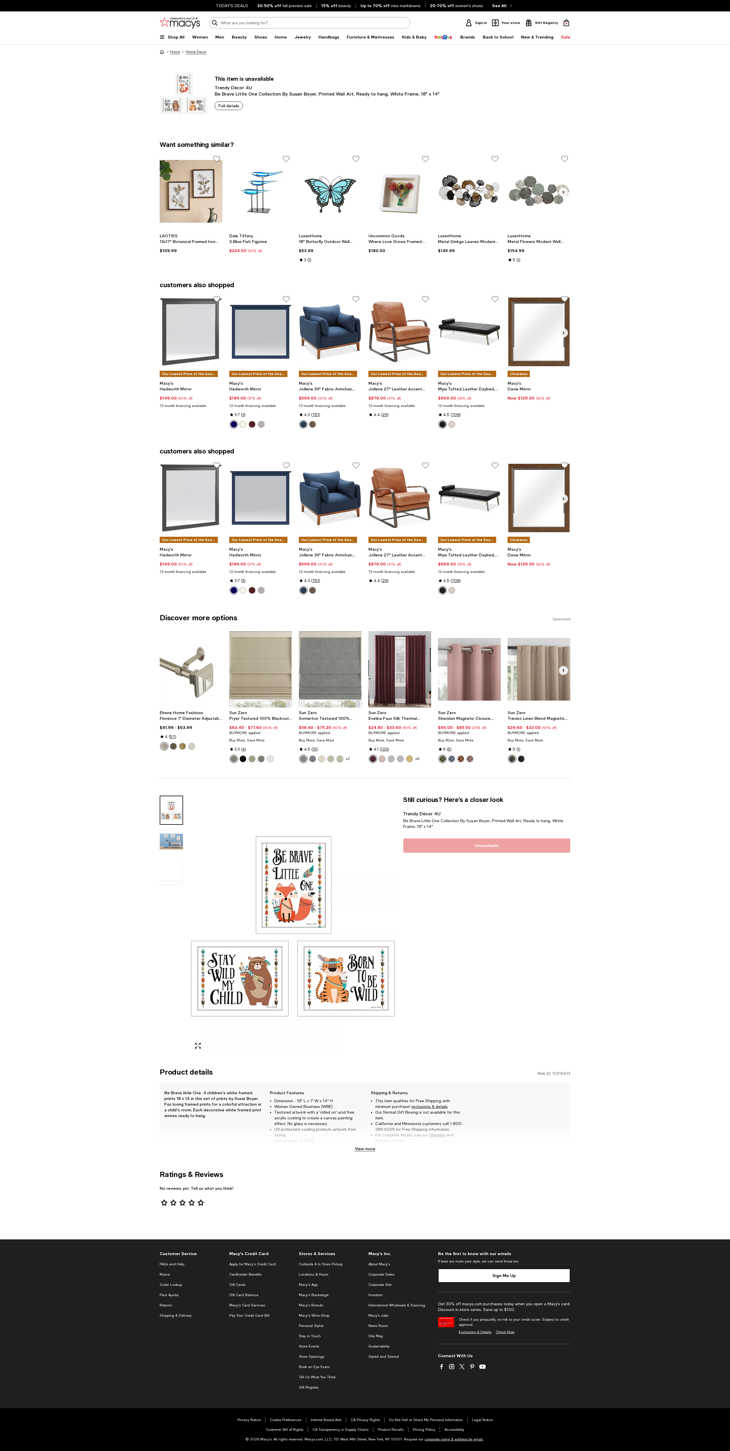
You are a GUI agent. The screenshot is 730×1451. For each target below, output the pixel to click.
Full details (228, 105)
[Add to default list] (216, 158)
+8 (417, 759)
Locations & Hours (313, 1274)
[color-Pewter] (164, 746)
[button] (278, 925)
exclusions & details (429, 1106)
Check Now (505, 1332)
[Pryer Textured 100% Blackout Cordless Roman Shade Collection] (260, 669)
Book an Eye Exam (314, 1367)
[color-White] (243, 424)
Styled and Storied (383, 1357)
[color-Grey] (261, 424)
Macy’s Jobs (378, 1316)
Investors (375, 1295)
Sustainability (379, 1346)
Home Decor (196, 52)
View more (365, 1148)
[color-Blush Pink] (382, 758)
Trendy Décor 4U (233, 87)
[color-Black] (442, 424)
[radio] (233, 424)
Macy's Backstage (313, 1295)
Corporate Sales (381, 1274)
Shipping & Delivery (176, 1316)
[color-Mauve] (470, 758)
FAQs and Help (172, 1264)
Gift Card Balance (243, 1295)
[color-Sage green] (252, 758)
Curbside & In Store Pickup (320, 1264)
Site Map (375, 1336)
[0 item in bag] (566, 23)
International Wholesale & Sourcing (396, 1305)
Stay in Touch (310, 1336)
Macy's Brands (311, 1305)
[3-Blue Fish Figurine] (260, 191)
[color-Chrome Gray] (391, 758)
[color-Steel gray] (261, 758)
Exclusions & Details (475, 1332)
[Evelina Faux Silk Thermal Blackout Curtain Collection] (399, 669)
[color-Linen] (321, 758)
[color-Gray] (303, 758)
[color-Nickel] (191, 746)
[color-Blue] (233, 424)
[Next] (563, 192)
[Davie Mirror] (539, 331)
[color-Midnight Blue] (303, 424)
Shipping (437, 1135)
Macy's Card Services (247, 1305)
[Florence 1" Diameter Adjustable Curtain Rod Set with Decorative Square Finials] (191, 669)
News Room (378, 1326)
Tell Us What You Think (317, 1377)
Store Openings (311, 1357)
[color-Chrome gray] (400, 758)
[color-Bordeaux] (373, 758)
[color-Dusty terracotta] (460, 758)
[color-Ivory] (451, 424)
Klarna (165, 1274)
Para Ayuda (169, 1295)
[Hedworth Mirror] (191, 331)
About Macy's (379, 1264)
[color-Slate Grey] (312, 424)
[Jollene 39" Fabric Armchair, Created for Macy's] (330, 331)
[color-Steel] (233, 758)
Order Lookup (171, 1285)
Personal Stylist (311, 1326)
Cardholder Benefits (245, 1274)
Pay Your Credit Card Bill (249, 1316)
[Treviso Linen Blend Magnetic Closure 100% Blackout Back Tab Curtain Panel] (539, 669)
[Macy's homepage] (162, 52)
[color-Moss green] (512, 758)
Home (175, 52)
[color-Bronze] (173, 746)
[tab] (171, 810)
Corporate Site (380, 1285)
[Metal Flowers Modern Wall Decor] (539, 191)
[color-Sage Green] (330, 758)
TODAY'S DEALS (232, 5)
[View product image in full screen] (197, 1045)
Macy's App (308, 1285)
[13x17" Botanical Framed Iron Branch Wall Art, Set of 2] (191, 191)
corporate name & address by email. (454, 1439)
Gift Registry (309, 1387)
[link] (191, 243)
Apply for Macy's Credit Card (252, 1264)
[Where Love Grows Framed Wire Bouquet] (399, 191)
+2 (348, 759)
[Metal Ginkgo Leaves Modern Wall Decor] (469, 191)
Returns (382, 1140)
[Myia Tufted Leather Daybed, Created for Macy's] (469, 331)
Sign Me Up (504, 1275)
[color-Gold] (182, 746)
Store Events (309, 1346)
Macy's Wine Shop (314, 1316)
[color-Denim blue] (451, 758)
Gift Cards (237, 1285)
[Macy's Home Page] (180, 23)
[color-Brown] (252, 424)
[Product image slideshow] (293, 925)
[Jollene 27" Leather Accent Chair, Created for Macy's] (399, 331)
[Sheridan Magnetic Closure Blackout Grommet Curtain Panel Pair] (469, 669)
